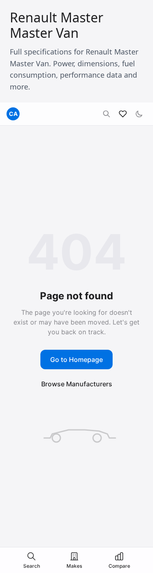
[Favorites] (122, 114)
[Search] (106, 114)
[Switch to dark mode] (139, 114)
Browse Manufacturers (76, 384)
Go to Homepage (76, 359)
